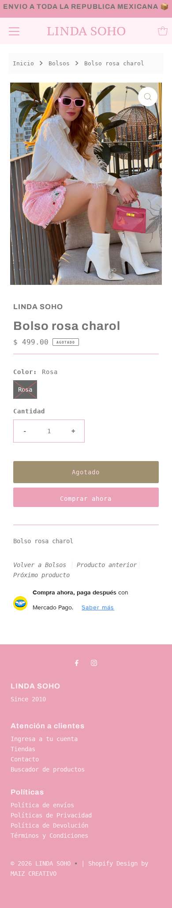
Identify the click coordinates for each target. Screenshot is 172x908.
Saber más (98, 607)
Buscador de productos (48, 769)
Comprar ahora (86, 498)
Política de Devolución (49, 825)
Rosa (25, 389)
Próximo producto (41, 575)
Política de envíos (42, 805)
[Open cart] (163, 30)
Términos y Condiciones (49, 835)
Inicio (23, 63)
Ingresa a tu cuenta (44, 738)
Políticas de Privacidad (51, 815)
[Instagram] (94, 663)
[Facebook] (77, 663)
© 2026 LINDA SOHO (41, 863)
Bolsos (59, 63)
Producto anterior (107, 564)
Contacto (25, 759)
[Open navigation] (14, 31)
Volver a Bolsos (39, 564)
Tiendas (23, 749)
